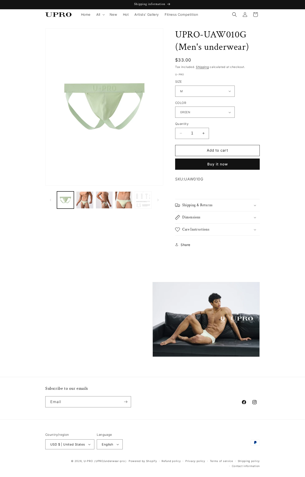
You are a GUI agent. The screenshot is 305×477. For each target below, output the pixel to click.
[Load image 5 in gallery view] (143, 199)
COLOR (180, 103)
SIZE (178, 81)
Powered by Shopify (143, 461)
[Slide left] (50, 200)
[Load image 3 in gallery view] (104, 199)
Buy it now (217, 164)
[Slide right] (158, 200)
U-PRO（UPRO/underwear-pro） (106, 461)
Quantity (181, 124)
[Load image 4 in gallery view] (123, 199)
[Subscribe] (125, 401)
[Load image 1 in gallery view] (65, 199)
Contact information (246, 466)
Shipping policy (249, 461)
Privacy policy (195, 461)
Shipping (202, 67)
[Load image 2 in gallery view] (84, 199)
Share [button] (185, 245)
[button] (100, 15)
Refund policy (171, 461)
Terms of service (221, 461)
